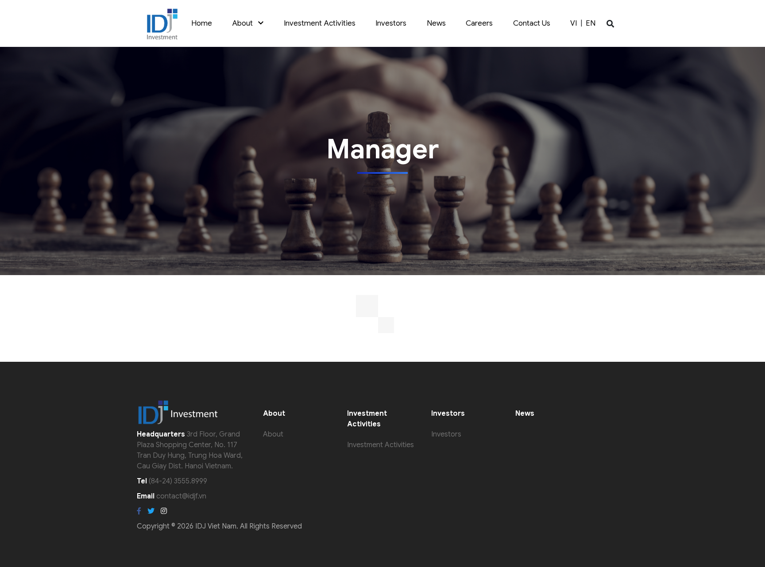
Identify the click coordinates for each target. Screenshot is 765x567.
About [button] (245, 23)
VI (573, 23)
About (273, 434)
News (436, 23)
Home (201, 23)
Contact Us (531, 23)
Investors (390, 23)
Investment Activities (319, 23)
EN (590, 23)
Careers (479, 23)
